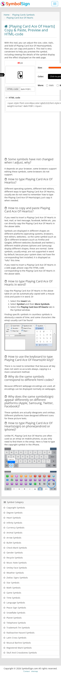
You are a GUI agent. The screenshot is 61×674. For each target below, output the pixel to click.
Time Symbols (13, 597)
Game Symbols (14, 592)
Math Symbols (14, 587)
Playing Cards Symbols (23, 14)
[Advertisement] (29, 135)
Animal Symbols (14, 532)
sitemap (34, 671)
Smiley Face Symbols (17, 567)
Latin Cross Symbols (16, 637)
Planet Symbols (14, 617)
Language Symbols (16, 602)
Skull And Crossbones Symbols (22, 652)
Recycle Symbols (15, 557)
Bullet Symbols (14, 542)
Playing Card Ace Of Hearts (20, 17)
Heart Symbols (14, 517)
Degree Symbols (15, 512)
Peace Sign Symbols (16, 607)
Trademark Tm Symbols (18, 627)
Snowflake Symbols (16, 612)
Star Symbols (13, 582)
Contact (26, 671)
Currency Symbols (15, 527)
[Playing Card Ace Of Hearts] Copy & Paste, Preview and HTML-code (29, 30)
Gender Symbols (15, 552)
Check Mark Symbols (17, 547)
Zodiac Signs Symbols (17, 577)
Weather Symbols (15, 572)
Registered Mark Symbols (19, 647)
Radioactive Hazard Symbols (20, 632)
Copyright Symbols (16, 507)
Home (6, 14)
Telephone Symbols (16, 622)
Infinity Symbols (14, 522)
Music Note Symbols (17, 562)
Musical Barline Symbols (19, 642)
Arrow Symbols (14, 537)
